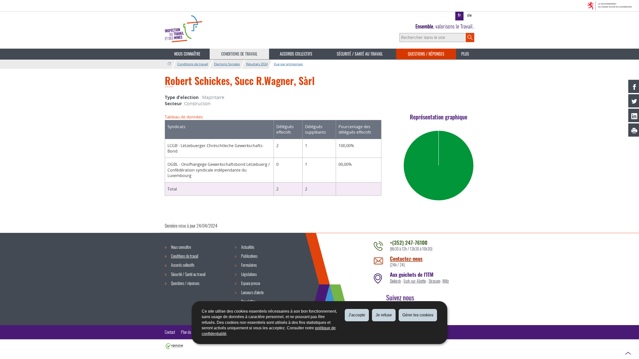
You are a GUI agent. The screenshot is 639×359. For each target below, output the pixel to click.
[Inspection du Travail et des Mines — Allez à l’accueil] (183, 28)
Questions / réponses (426, 54)
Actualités (247, 247)
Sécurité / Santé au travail (360, 54)
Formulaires (249, 265)
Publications (249, 256)
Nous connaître (187, 54)
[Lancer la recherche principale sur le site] (470, 37)
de (469, 15)
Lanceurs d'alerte (252, 292)
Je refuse (384, 315)
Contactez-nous (406, 258)
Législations (249, 274)
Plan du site (189, 332)
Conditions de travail (239, 54)
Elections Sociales (227, 64)
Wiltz (445, 281)
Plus (465, 54)
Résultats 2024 (257, 64)
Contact (170, 332)
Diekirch (395, 281)
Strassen (434, 281)
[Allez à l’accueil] (169, 64)
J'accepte (356, 315)
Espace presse (250, 283)
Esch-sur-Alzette (415, 281)
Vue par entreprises (288, 64)
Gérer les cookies (417, 315)
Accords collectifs (296, 54)
